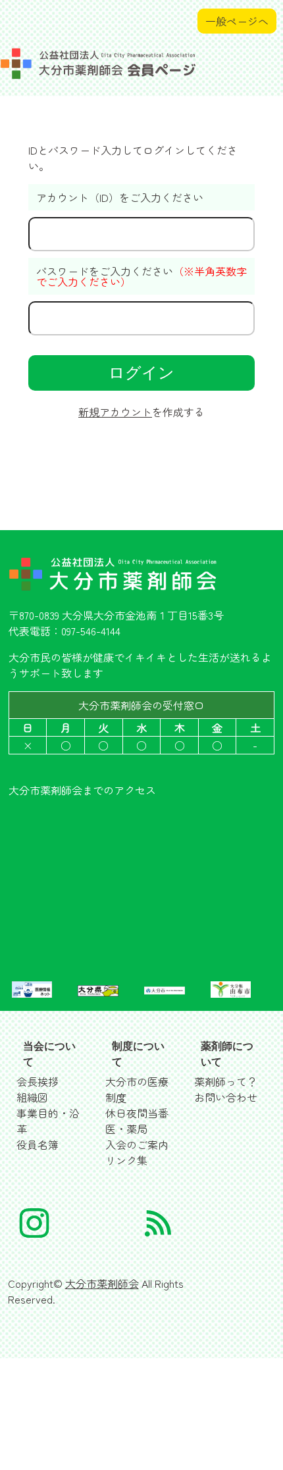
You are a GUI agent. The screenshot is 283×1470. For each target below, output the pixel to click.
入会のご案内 (136, 1144)
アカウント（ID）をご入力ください (119, 197)
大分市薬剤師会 (102, 1283)
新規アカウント (115, 412)
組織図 (32, 1097)
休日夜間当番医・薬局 (136, 1121)
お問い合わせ (225, 1097)
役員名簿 (37, 1144)
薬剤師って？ (225, 1081)
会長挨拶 (37, 1081)
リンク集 (126, 1160)
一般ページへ (237, 21)
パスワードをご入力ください (141, 276)
